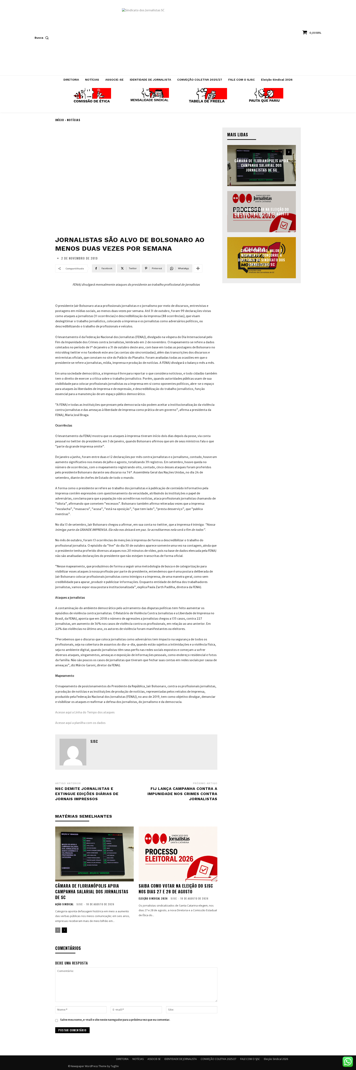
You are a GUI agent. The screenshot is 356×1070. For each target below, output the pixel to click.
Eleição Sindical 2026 (153, 898)
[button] (42, 37)
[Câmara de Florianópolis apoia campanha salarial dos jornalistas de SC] (94, 854)
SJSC (94, 741)
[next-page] (64, 930)
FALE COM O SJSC (250, 1059)
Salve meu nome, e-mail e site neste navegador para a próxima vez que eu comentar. (115, 1019)
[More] (198, 268)
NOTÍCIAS (73, 120)
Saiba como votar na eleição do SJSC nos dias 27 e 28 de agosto (176, 889)
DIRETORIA (122, 1059)
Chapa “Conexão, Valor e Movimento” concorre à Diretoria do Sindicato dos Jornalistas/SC (261, 257)
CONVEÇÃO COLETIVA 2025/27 (218, 1059)
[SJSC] (73, 752)
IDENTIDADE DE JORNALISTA (180, 1059)
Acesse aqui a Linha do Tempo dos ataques (85, 712)
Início (59, 120)
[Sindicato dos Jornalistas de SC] (178, 39)
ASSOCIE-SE (154, 1059)
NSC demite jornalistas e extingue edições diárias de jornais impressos (86, 793)
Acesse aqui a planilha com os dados (80, 723)
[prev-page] (57, 930)
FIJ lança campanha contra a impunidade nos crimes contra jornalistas (182, 793)
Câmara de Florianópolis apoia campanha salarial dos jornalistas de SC (91, 891)
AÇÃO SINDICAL (64, 904)
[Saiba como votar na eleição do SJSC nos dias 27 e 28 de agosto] (178, 854)
